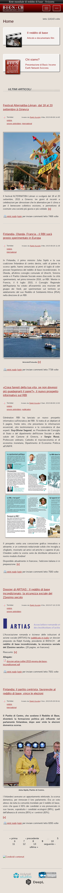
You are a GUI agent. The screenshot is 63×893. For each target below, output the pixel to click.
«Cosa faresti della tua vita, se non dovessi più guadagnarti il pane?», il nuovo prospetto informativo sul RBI (30, 391)
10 (52, 841)
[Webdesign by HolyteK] (22, 877)
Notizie (9, 120)
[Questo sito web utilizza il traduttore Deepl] (35, 884)
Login (19, 216)
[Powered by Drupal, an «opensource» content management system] (47, 877)
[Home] (13, 8)
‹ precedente (32, 838)
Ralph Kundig (35, 117)
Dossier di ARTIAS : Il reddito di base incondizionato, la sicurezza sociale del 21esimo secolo (27, 593)
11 (13, 844)
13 (34, 844)
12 (24, 844)
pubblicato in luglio (40, 638)
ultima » (34, 847)
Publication (26, 409)
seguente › (49, 844)
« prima (13, 838)
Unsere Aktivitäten (14, 124)
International (27, 124)
